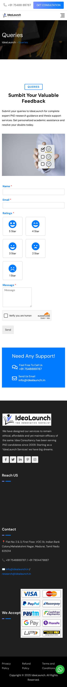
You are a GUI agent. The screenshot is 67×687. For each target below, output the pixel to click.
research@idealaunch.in (16, 573)
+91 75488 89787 (19, 5)
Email (7, 200)
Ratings (8, 213)
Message (9, 285)
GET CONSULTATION (48, 5)
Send (8, 329)
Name (7, 186)
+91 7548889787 (30, 369)
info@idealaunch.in (32, 380)
